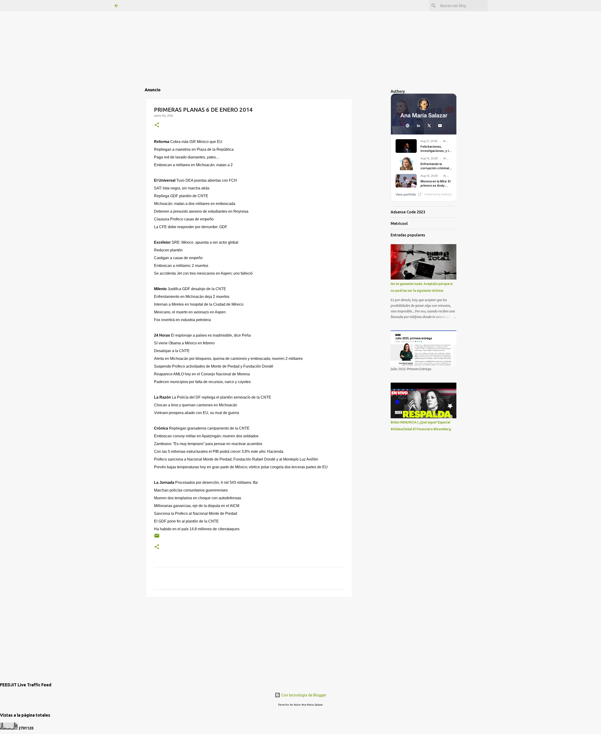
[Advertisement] (300, 33)
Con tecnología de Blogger (303, 695)
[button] (157, 125)
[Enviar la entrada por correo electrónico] (157, 537)
